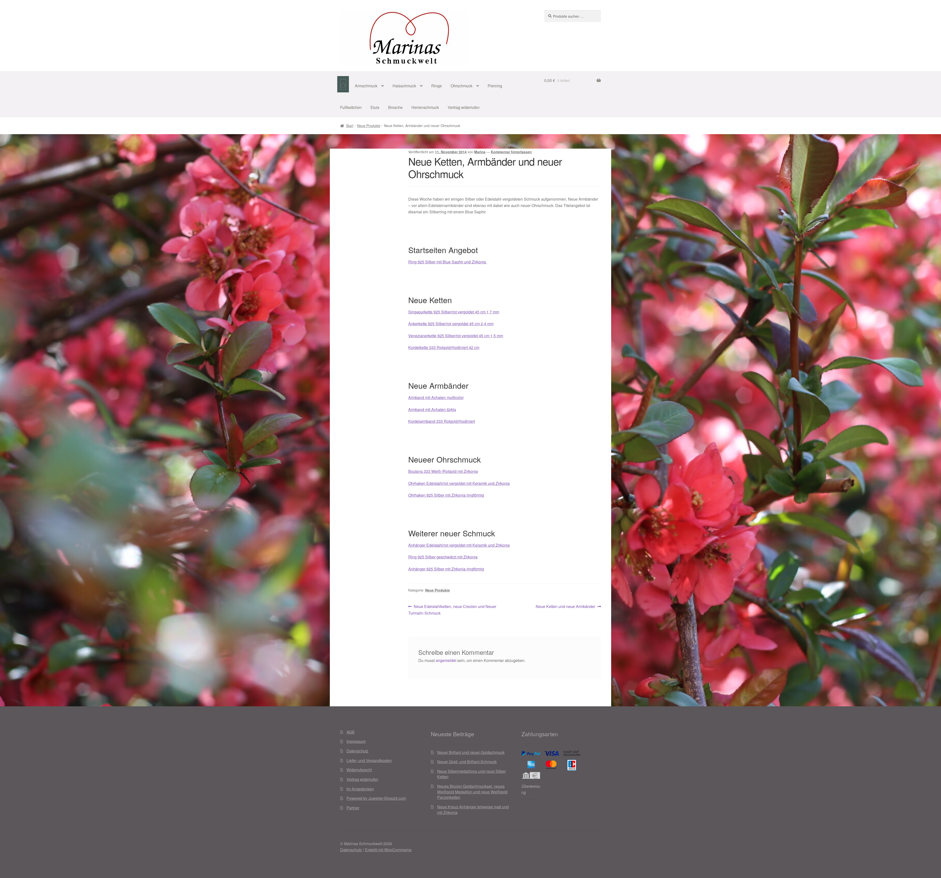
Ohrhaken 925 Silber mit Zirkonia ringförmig (446, 495)
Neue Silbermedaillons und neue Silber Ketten (471, 774)
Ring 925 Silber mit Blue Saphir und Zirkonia (447, 262)
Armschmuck (366, 86)
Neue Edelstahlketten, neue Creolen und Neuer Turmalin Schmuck (452, 609)
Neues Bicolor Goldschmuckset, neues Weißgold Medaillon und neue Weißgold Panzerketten (472, 791)
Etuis (375, 107)
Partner (353, 808)
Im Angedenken (360, 789)
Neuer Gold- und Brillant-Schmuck (467, 761)
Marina (479, 151)
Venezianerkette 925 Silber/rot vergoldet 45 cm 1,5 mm (455, 335)
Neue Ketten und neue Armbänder (565, 606)
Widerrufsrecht (359, 770)
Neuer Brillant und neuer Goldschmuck (471, 752)
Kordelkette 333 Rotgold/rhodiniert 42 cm (443, 347)
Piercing (495, 86)
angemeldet (446, 660)
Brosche (395, 107)
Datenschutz (357, 751)
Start (349, 125)
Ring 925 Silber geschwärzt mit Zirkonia (443, 557)
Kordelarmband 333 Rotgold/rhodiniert (441, 421)
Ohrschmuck (461, 86)
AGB (351, 732)
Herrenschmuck (425, 107)
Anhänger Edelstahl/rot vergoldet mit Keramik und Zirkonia (459, 545)
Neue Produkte (368, 125)
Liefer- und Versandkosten (369, 760)
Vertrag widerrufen (464, 107)
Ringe (436, 86)
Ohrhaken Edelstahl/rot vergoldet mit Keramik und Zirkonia (459, 483)
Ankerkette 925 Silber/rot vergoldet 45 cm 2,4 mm (451, 323)
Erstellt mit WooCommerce (388, 849)
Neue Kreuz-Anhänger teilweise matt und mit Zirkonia (473, 809)
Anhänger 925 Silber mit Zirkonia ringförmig (446, 569)
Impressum (356, 741)
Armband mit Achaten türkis (432, 409)
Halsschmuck (404, 86)
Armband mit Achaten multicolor (436, 397)
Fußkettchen (351, 107)
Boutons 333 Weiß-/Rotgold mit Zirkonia (443, 471)
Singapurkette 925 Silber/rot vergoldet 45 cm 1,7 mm (453, 312)
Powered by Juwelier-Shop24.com (376, 798)
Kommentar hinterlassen (511, 151)
